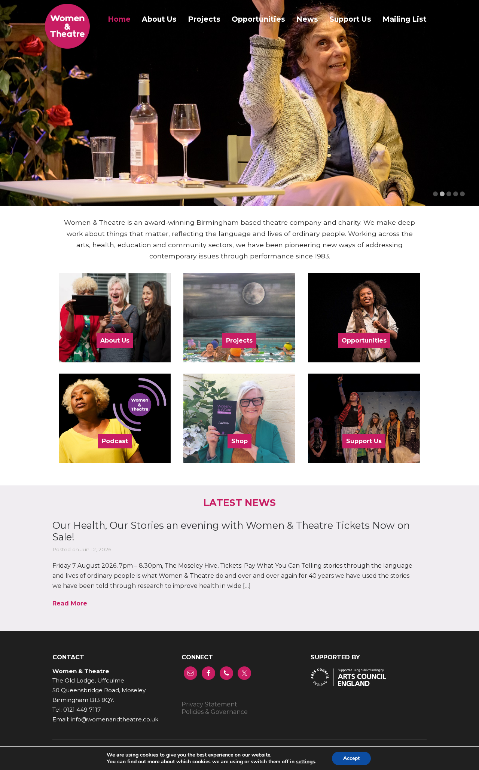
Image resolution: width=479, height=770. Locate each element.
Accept (351, 758)
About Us (159, 19)
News (307, 19)
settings (305, 761)
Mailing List (404, 19)
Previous (17, 109)
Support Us (350, 19)
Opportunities (258, 19)
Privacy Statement (209, 704)
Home (119, 19)
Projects (204, 19)
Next (462, 109)
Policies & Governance (214, 711)
